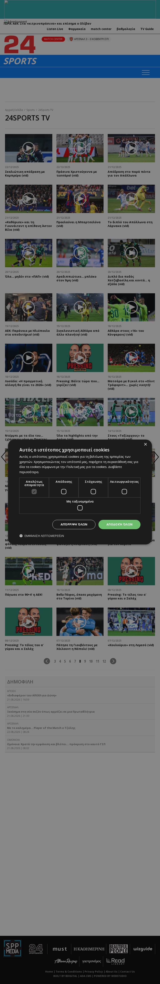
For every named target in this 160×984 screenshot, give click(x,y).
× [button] (145, 444)
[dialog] (80, 492)
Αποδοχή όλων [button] (119, 524)
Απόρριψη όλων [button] (74, 524)
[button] (41, 535)
